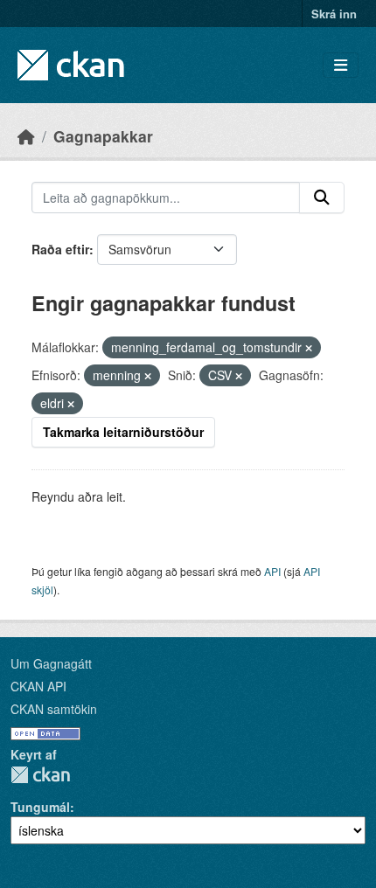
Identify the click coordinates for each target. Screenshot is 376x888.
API (272, 571)
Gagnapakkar (103, 136)
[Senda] (322, 197)
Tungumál (40, 806)
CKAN (40, 775)
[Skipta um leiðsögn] (341, 65)
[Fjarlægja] (308, 348)
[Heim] (26, 136)
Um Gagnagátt (51, 663)
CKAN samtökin (53, 709)
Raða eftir (60, 249)
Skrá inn (334, 13)
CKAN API (38, 686)
